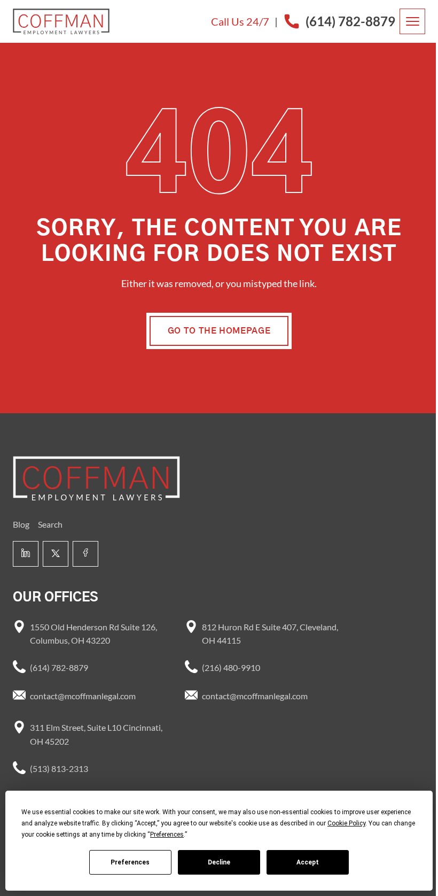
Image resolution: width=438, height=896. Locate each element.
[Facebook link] (85, 554)
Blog (21, 524)
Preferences (130, 862)
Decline (219, 862)
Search (50, 524)
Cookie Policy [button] (346, 823)
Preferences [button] (167, 834)
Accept (307, 862)
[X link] (55, 554)
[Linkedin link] (25, 554)
